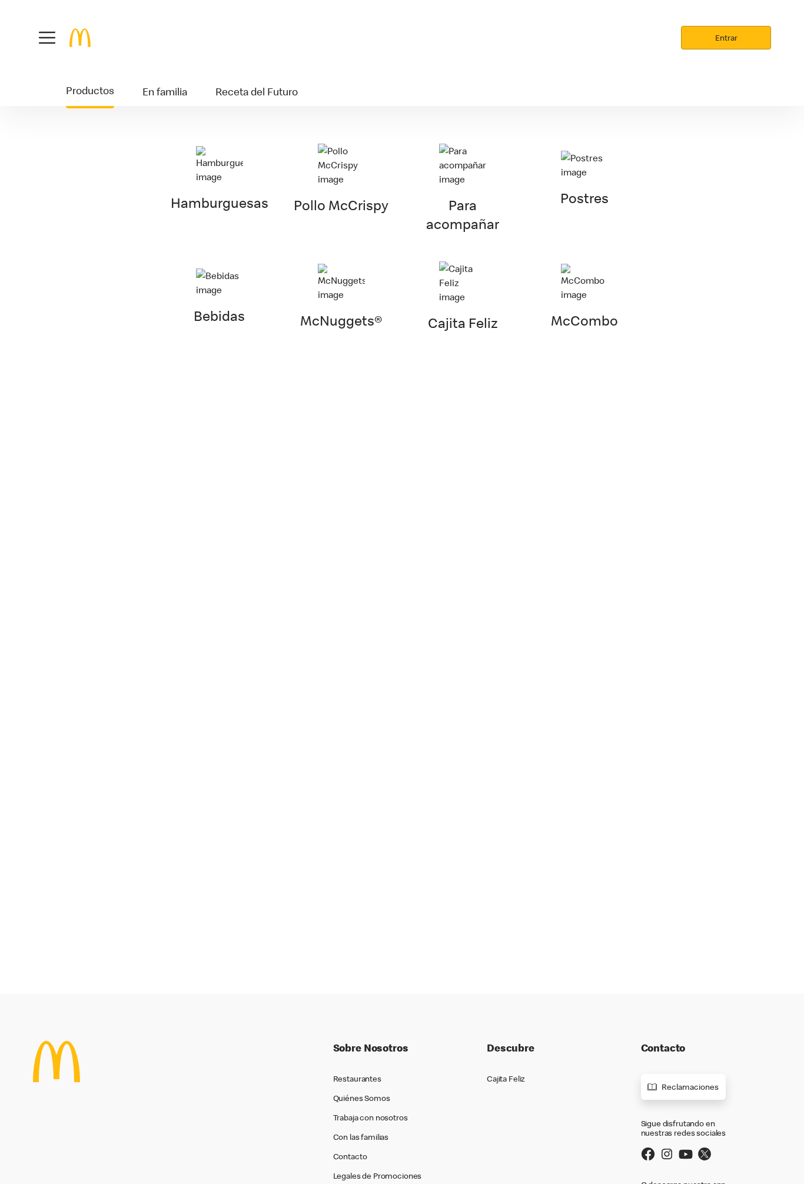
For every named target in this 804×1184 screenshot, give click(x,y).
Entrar (726, 37)
